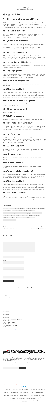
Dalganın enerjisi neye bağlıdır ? (8, 300)
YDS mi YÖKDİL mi (7, 210)
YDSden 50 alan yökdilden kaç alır (10, 213)
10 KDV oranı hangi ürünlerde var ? (9, 322)
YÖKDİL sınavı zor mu (30, 217)
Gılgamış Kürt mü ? (6, 307)
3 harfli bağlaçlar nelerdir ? (8, 310)
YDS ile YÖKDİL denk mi (30, 208)
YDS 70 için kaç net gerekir (8, 208)
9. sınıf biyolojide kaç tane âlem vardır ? (10, 325)
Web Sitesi (5, 266)
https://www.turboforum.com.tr (7, 287)
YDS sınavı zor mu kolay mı (17, 210)
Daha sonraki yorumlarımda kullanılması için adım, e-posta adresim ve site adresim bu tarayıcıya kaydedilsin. (24, 271)
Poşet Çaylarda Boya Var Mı (10, 228)
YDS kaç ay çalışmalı (40, 208)
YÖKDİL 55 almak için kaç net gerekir (20, 215)
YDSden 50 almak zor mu (36, 213)
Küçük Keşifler (24, 8)
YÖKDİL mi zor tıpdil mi (20, 217)
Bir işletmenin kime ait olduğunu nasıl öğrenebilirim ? (12, 319)
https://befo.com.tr (32, 287)
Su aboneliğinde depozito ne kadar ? (9, 313)
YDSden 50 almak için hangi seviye (24, 213)
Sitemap (40, 287)
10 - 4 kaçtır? (5, 274)
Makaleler (8, 205)
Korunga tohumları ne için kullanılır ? (9, 304)
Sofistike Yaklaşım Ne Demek (38, 228)
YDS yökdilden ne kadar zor (29, 210)
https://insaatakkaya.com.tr (21, 287)
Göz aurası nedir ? (6, 316)
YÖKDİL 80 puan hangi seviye (34, 215)
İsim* (4, 254)
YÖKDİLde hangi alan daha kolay (10, 220)
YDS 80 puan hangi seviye (19, 208)
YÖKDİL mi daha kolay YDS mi (9, 217)
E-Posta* (4, 260)
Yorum (4, 240)
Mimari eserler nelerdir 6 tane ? (8, 297)
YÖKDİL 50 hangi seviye (8, 215)
